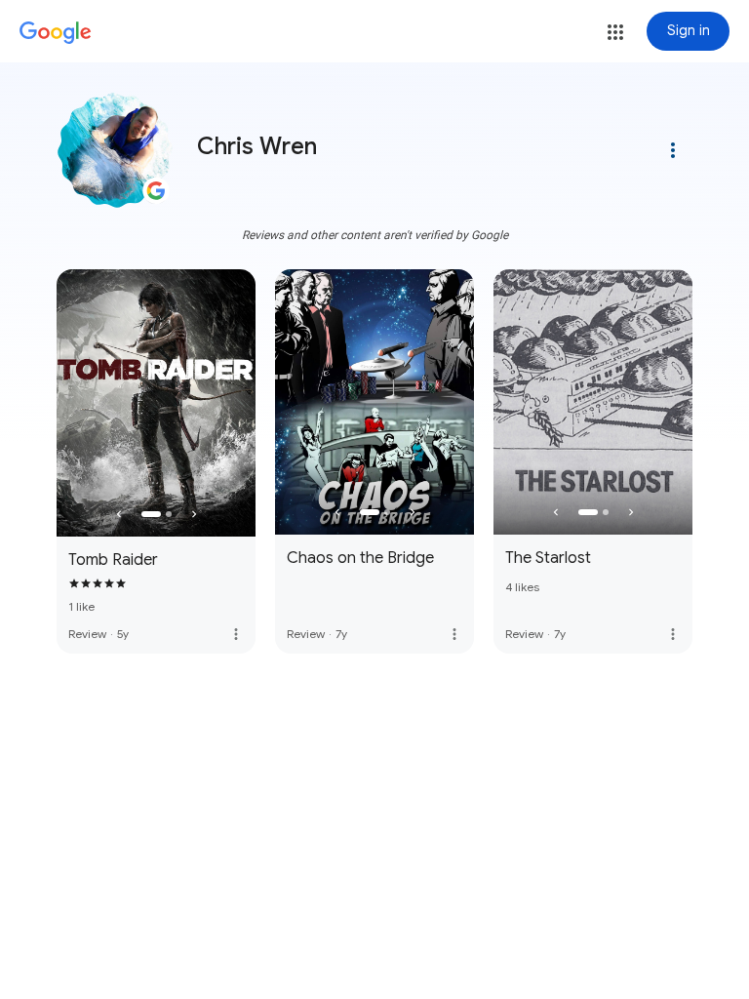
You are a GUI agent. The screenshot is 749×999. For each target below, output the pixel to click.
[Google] (56, 33)
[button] (615, 32)
